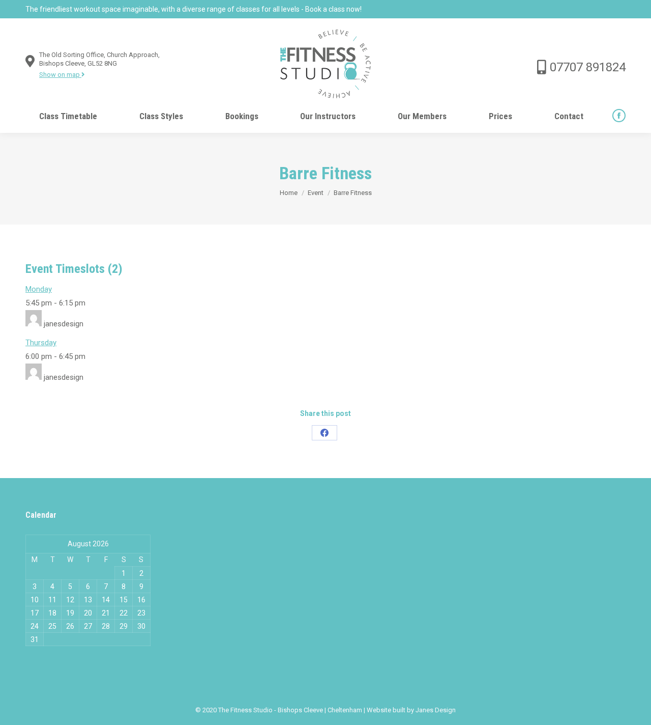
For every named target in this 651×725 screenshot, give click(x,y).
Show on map (60, 74)
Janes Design (436, 710)
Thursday (40, 342)
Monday (38, 289)
